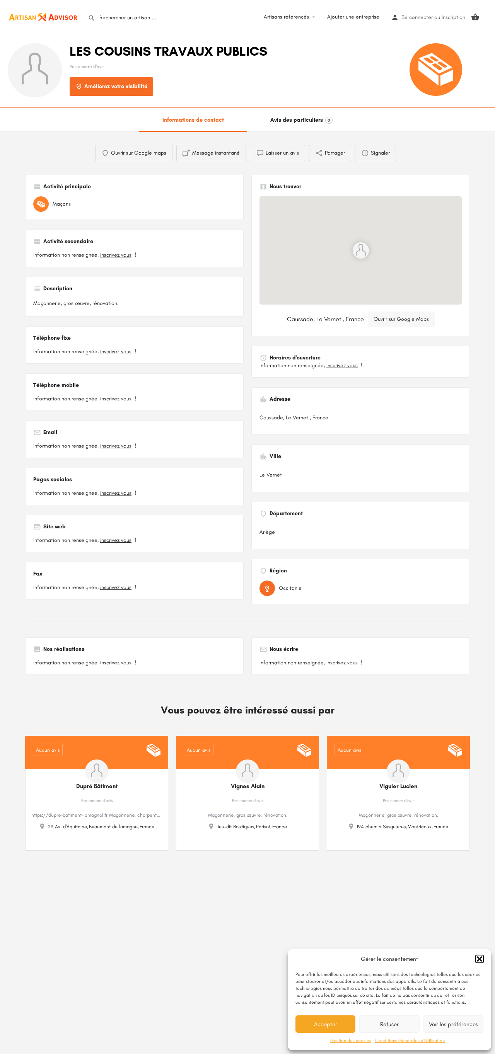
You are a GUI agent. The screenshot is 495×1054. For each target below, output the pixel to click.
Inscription (453, 17)
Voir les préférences (453, 1024)
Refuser (389, 1024)
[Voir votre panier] (475, 17)
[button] (479, 959)
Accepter (325, 1024)
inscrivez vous (115, 255)
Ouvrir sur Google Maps (401, 319)
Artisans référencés (286, 17)
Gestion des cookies (350, 1040)
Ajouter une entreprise (353, 17)
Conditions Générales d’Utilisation (410, 1040)
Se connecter (417, 17)
